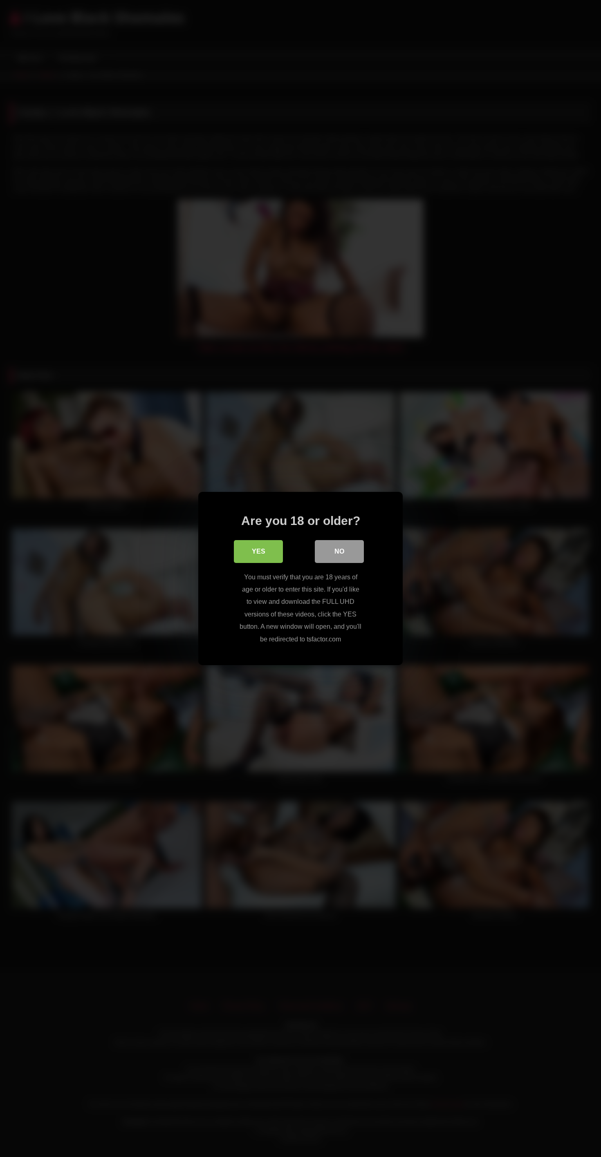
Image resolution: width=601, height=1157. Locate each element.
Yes (258, 551)
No (339, 551)
